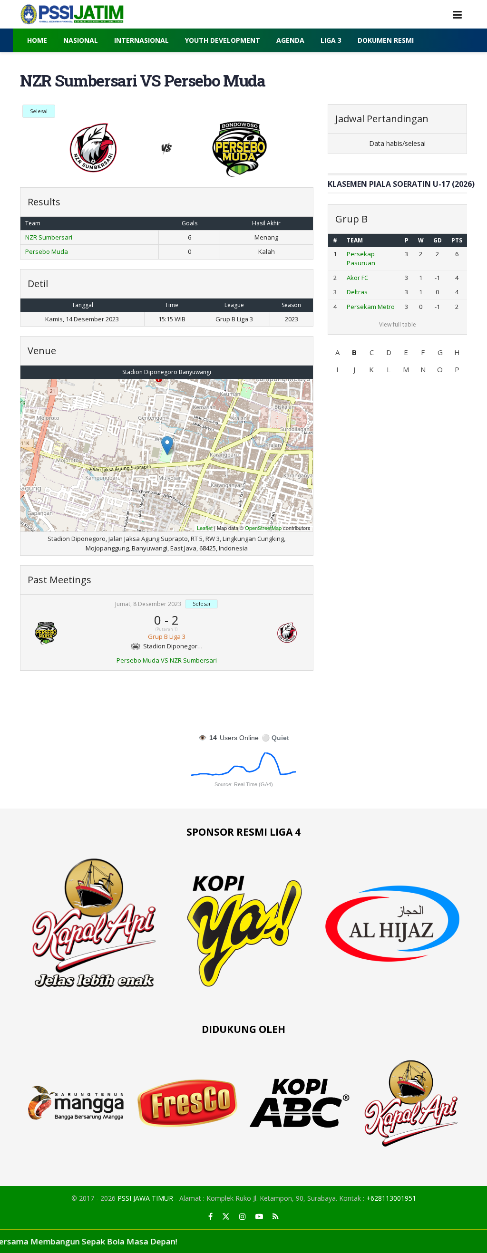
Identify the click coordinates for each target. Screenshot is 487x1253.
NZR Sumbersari (48, 237)
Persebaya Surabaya (363, 259)
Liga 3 (331, 40)
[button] (337, 380)
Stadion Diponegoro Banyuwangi (166, 372)
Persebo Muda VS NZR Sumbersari (167, 660)
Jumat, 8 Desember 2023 (148, 604)
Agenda (290, 40)
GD (437, 240)
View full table (397, 352)
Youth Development (222, 40)
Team (355, 240)
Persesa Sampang (360, 306)
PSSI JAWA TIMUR (145, 1198)
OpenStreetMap (263, 527)
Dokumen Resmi (386, 40)
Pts (456, 240)
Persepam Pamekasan (364, 282)
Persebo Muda (46, 251)
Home (37, 40)
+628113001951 (391, 1198)
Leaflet (205, 527)
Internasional (141, 40)
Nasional (80, 40)
